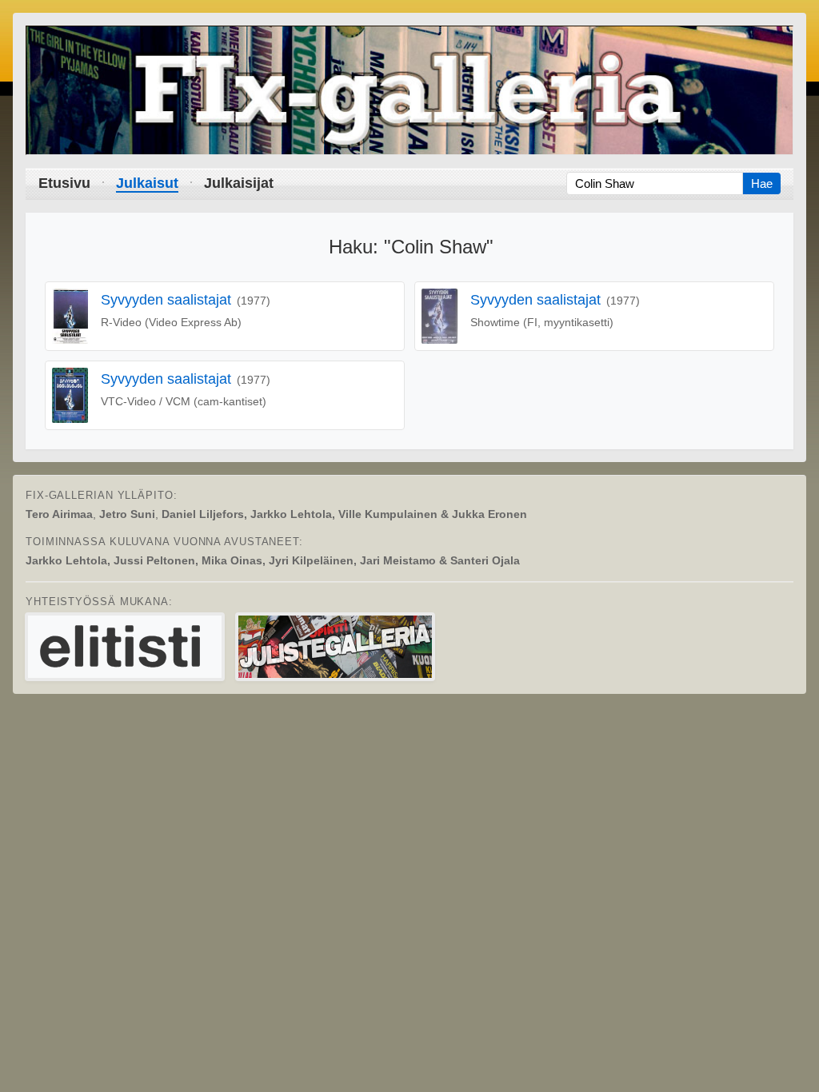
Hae (762, 183)
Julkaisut (147, 183)
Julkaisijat (239, 183)
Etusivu (64, 183)
